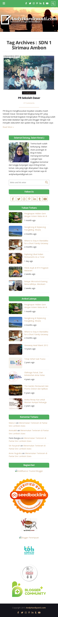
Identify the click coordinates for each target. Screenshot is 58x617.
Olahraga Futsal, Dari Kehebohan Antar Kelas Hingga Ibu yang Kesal (34, 374)
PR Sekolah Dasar (29, 98)
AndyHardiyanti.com (36, 607)
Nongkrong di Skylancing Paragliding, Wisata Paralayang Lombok (35, 229)
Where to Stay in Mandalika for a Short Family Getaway (36, 242)
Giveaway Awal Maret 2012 (36, 345)
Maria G (12, 423)
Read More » (8, 127)
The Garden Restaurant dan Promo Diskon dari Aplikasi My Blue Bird (36, 388)
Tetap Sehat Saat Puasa (34, 359)
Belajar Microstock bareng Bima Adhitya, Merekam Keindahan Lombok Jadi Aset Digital (35, 283)
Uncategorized (29, 93)
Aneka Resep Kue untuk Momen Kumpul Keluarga (35, 401)
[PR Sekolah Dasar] (29, 71)
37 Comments (29, 103)
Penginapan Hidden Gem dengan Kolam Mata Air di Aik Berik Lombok (35, 215)
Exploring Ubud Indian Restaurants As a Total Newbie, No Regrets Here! (35, 256)
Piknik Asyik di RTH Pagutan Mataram (36, 269)
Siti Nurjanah (14, 445)
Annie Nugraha (15, 453)
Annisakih (13, 430)
